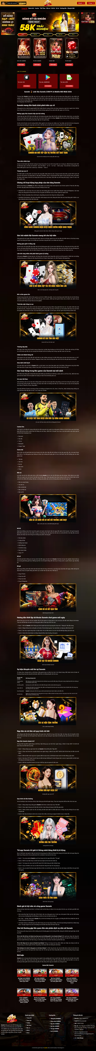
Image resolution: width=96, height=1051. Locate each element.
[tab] (22, 34)
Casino (37, 8)
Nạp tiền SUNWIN (55, 1023)
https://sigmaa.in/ (83, 1018)
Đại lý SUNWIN (54, 1031)
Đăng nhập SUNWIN (56, 1021)
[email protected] (82, 1021)
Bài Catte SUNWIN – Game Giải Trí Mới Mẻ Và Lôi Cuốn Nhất (40, 980)
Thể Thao (42, 8)
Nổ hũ (53, 8)
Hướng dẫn (63, 8)
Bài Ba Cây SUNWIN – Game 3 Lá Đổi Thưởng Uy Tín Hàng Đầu (40, 999)
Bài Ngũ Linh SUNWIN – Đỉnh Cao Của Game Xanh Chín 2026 (24, 980)
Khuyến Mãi (71, 8)
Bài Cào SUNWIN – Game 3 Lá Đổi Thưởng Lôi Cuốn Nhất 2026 (56, 980)
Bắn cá (48, 8)
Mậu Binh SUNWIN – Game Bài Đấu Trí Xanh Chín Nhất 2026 (72, 999)
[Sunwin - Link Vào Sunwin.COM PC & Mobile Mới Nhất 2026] (48, 3)
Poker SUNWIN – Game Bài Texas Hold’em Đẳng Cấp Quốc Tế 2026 (24, 1000)
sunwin (46, 1047)
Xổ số (57, 8)
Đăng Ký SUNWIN (56, 1018)
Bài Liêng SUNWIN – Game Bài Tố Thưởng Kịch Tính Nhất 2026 (56, 999)
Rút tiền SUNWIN (55, 1026)
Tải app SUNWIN (55, 1028)
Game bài (31, 8)
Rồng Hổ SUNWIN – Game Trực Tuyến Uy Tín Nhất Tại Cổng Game (72, 980)
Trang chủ (24, 8)
